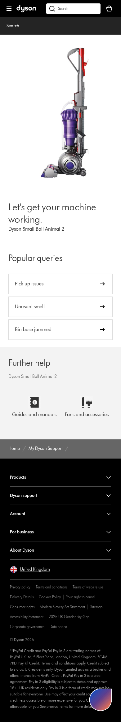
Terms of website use (88, 587)
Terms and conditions (51, 587)
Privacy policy (20, 587)
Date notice (58, 626)
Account (17, 513)
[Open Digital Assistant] (100, 700)
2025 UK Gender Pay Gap (69, 616)
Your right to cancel (80, 597)
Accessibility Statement (26, 616)
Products (18, 477)
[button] (30, 569)
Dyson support (23, 495)
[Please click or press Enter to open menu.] (9, 9)
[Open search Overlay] (73, 8)
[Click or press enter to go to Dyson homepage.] (26, 11)
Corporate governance (27, 626)
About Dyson (22, 550)
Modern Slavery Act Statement (62, 607)
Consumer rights (22, 607)
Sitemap (96, 607)
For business (22, 532)
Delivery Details (22, 597)
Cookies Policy (50, 597)
